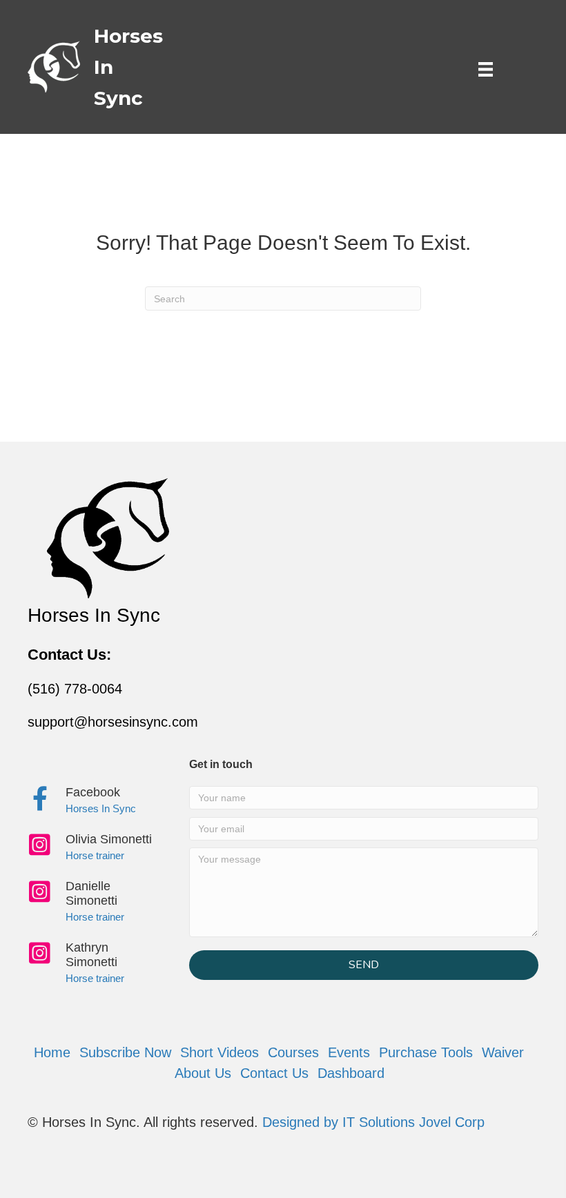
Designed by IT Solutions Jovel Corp (373, 1122)
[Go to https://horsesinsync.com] (81, 67)
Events (349, 1052)
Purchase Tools (426, 1052)
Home (52, 1052)
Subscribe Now (125, 1052)
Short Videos (219, 1052)
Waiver (503, 1052)
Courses (293, 1052)
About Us (203, 1073)
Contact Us (274, 1073)
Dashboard (351, 1073)
